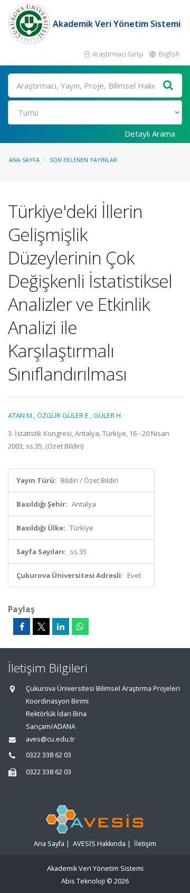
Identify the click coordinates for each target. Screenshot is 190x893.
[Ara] (168, 86)
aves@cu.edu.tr (50, 739)
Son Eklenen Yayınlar (83, 160)
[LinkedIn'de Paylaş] (60, 626)
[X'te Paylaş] (41, 626)
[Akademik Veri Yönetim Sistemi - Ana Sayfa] (30, 24)
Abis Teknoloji (83, 881)
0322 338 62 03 (48, 754)
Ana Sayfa (24, 160)
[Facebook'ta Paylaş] (21, 626)
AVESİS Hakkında (99, 843)
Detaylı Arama (150, 133)
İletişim (145, 843)
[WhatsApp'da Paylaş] (80, 626)
